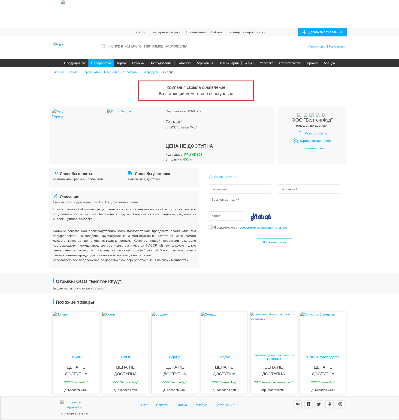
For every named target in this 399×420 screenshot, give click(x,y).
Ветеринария (229, 63)
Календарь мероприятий (246, 32)
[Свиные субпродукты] (323, 330)
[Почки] (125, 330)
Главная (58, 72)
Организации (196, 32)
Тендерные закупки (165, 32)
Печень (76, 357)
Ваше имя (219, 189)
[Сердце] (175, 330)
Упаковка (266, 63)
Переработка (101, 63)
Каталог (139, 32)
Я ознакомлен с (225, 227)
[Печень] (76, 330)
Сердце (175, 357)
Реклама (201, 405)
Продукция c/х (75, 63)
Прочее (312, 63)
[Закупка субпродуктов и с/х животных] (274, 330)
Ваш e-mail (289, 189)
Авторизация (317, 46)
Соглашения (224, 405)
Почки (125, 357)
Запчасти (184, 63)
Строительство (290, 63)
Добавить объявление (325, 32)
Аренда (329, 63)
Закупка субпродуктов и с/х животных (273, 357)
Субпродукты (150, 72)
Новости (162, 405)
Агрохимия (205, 63)
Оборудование (160, 63)
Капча (216, 216)
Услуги (249, 63)
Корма (121, 63)
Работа (216, 32)
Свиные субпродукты (323, 357)
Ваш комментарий (225, 199)
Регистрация (337, 46)
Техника (138, 63)
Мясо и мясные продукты (120, 72)
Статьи (181, 405)
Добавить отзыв (274, 242)
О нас (143, 405)
